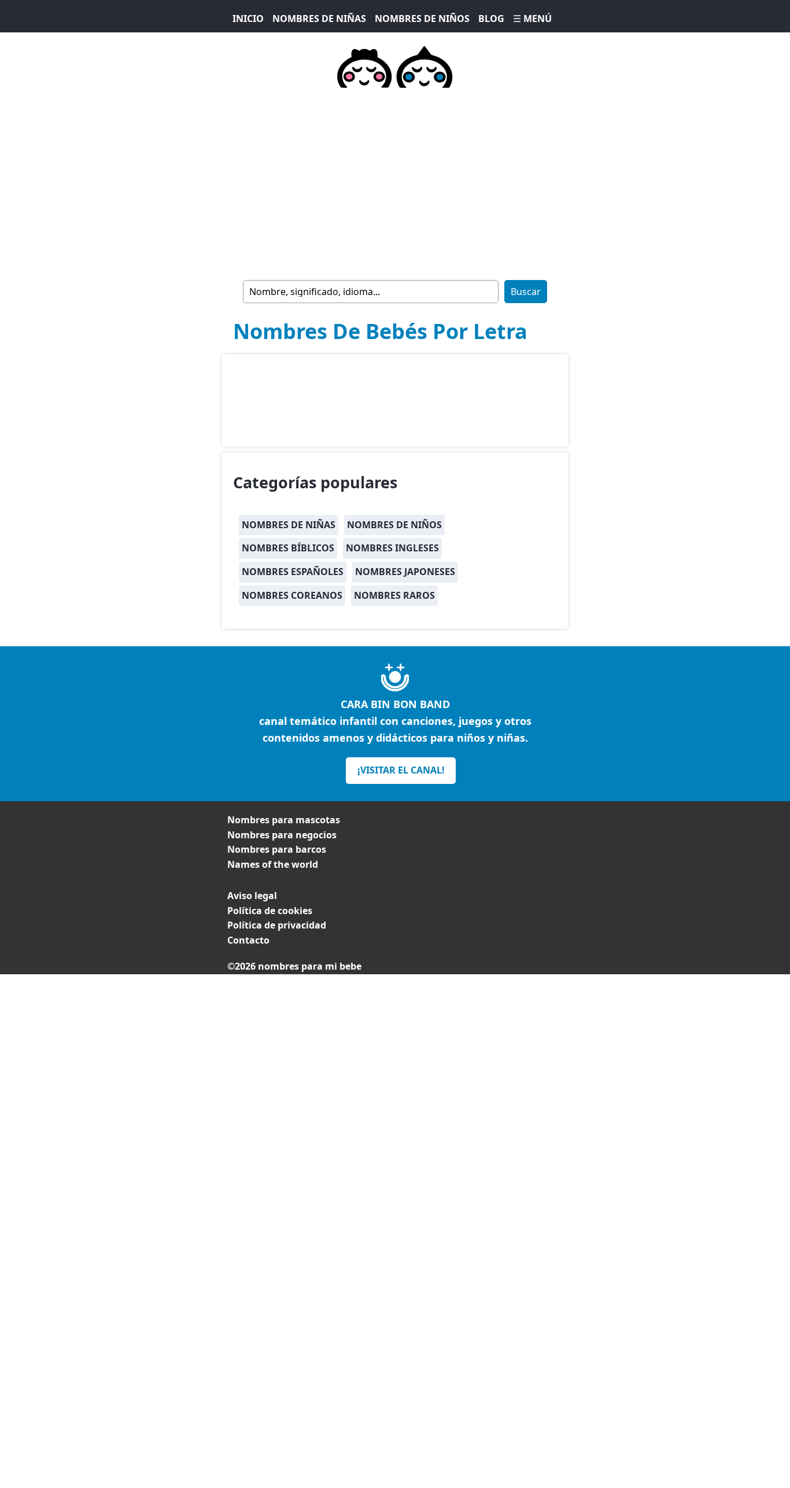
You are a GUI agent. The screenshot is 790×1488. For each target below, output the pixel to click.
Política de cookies (269, 910)
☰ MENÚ (532, 18)
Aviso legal (252, 895)
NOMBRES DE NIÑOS (422, 18)
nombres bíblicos (288, 548)
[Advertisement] (395, 1055)
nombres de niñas (288, 524)
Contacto (248, 940)
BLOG (491, 18)
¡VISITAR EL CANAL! (401, 770)
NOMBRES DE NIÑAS (319, 18)
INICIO (248, 18)
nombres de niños (394, 524)
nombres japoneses (405, 571)
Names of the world (272, 864)
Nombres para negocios (282, 834)
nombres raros (394, 595)
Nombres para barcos (276, 849)
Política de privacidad (276, 925)
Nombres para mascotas (283, 819)
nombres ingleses (392, 548)
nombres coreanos (292, 595)
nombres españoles (293, 571)
